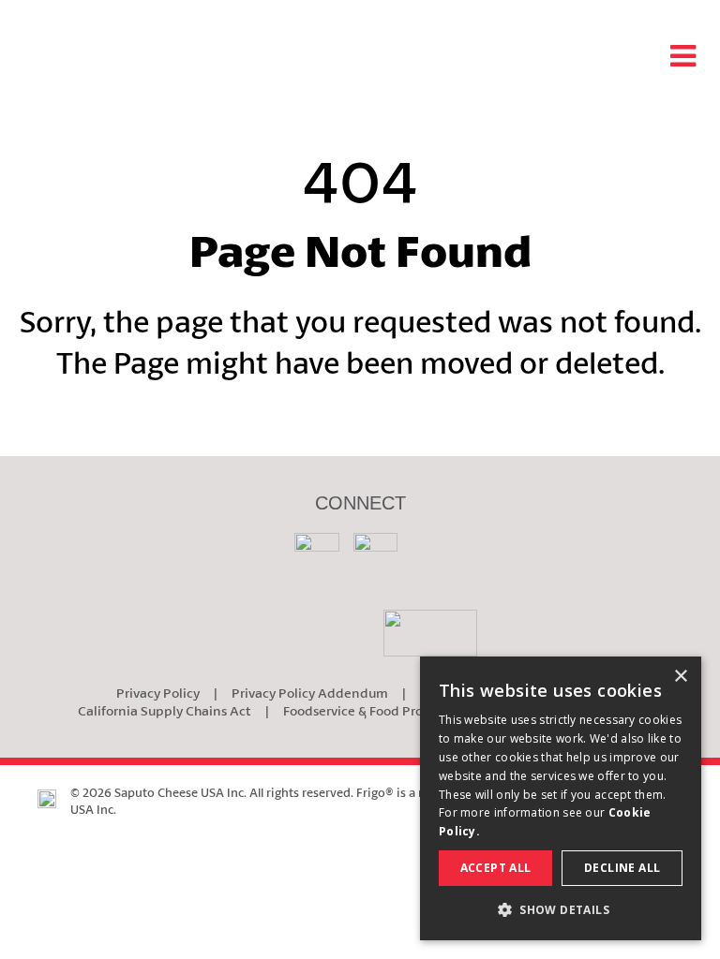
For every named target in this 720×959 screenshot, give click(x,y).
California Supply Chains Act (164, 710)
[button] (560, 910)
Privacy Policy (158, 692)
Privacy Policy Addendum (310, 692)
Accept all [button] (496, 868)
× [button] (680, 677)
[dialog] (560, 798)
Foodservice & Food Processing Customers (409, 710)
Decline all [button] (622, 868)
